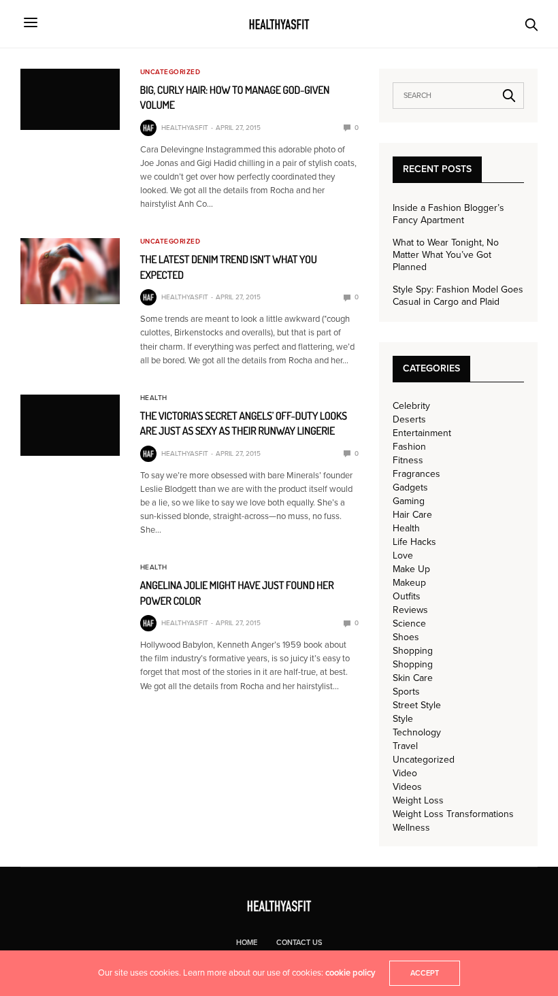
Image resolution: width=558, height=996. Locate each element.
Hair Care (412, 515)
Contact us (299, 942)
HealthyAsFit (184, 128)
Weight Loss (418, 801)
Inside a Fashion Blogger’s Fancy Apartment (448, 214)
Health (153, 398)
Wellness (411, 828)
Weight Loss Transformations (453, 814)
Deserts (409, 420)
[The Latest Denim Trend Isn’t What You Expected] (70, 271)
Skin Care (413, 678)
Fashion (409, 447)
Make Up (411, 569)
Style (403, 719)
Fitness (408, 460)
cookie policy (350, 972)
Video (405, 773)
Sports (406, 692)
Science (409, 624)
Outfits (407, 596)
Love (403, 556)
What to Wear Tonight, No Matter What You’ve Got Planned (446, 255)
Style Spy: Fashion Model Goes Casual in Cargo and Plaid (458, 296)
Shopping (413, 651)
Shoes (406, 637)
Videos (407, 787)
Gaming (409, 501)
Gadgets (410, 488)
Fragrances (416, 474)
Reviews (410, 610)
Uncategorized (170, 72)
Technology (417, 732)
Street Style (417, 705)
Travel (405, 746)
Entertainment (422, 433)
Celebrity (411, 406)
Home (246, 942)
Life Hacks (414, 542)
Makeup (409, 583)
